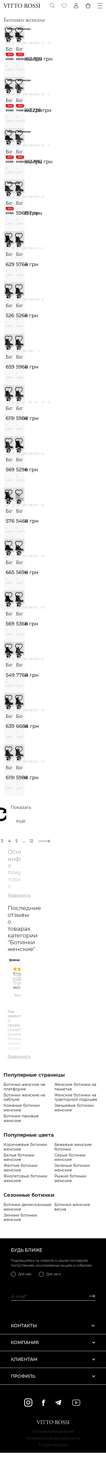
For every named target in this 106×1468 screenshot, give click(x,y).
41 (48, 43)
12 (31, 841)
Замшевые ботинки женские (74, 1107)
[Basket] (88, 5)
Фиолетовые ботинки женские (25, 1178)
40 (43, 43)
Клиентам (24, 1359)
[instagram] (28, 1402)
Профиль (23, 1376)
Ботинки (9, 49)
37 (13, 43)
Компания (25, 1342)
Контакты (24, 1325)
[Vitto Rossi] (22, 6)
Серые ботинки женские (70, 1157)
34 (24, 351)
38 (30, 43)
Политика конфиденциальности (53, 1438)
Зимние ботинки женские (20, 1217)
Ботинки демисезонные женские (28, 1207)
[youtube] (76, 1403)
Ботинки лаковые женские (21, 1118)
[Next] (12, 979)
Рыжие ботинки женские (70, 1178)
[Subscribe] (90, 1296)
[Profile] (76, 5)
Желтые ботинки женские (21, 1168)
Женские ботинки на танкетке (75, 1087)
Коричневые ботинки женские (25, 1147)
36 (7, 43)
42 (13, 402)
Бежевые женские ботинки (73, 1147)
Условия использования (53, 1431)
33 (17, 351)
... (24, 841)
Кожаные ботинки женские (22, 1107)
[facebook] (43, 1402)
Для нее (24, 1274)
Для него (53, 1274)
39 (36, 43)
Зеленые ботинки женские (72, 1168)
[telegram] (58, 1402)
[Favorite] (64, 5)
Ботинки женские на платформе (24, 1087)
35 (30, 351)
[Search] (52, 5)
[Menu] (100, 5)
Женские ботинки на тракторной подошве (75, 1097)
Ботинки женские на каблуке (24, 1097)
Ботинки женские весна (72, 1207)
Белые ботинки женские (19, 1157)
